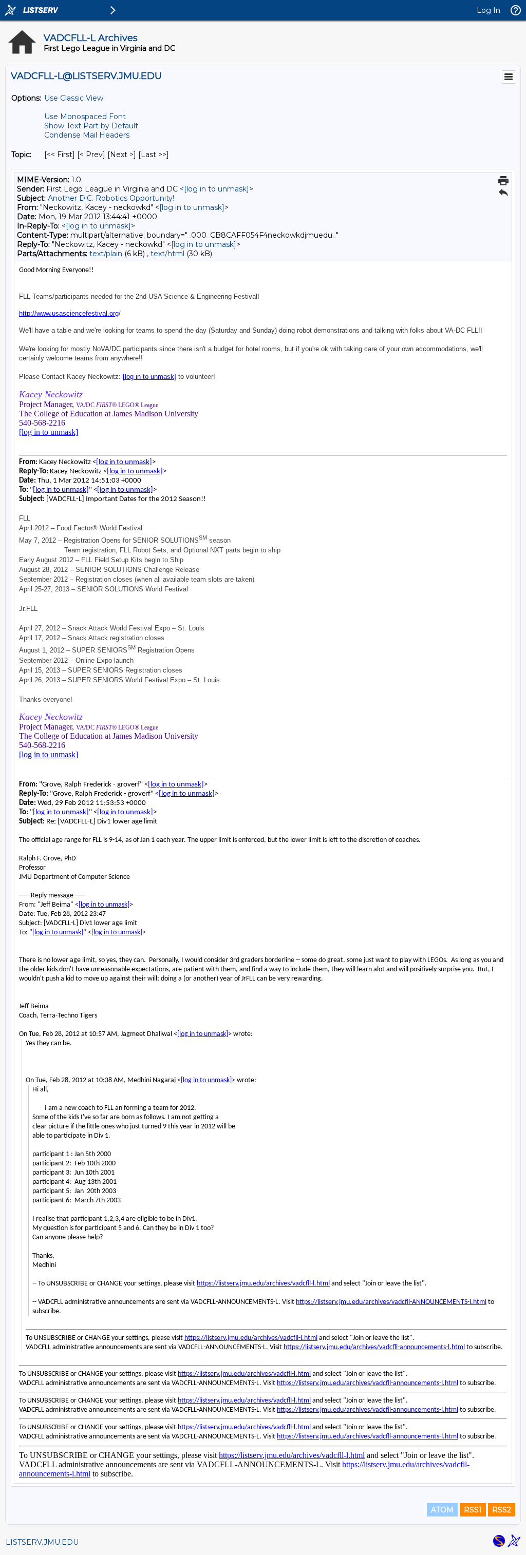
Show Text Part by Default (91, 125)
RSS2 (501, 1509)
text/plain (105, 253)
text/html (167, 253)
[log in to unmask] (216, 189)
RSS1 (473, 1509)
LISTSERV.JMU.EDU (42, 1542)
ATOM (442, 1509)
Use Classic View (73, 98)
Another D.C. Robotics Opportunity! (111, 198)
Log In (488, 10)
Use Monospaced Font (85, 116)
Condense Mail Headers (86, 135)
